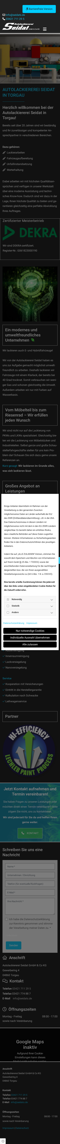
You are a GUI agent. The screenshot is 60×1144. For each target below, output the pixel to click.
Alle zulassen (30, 644)
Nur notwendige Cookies (30, 630)
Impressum (31, 623)
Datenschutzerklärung (13, 623)
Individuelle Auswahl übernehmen (30, 637)
